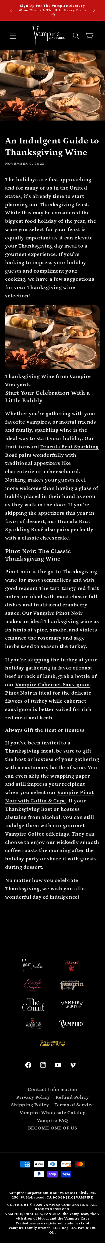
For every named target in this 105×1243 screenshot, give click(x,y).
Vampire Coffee (25, 834)
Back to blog (56, 923)
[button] (13, 35)
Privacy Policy (33, 1097)
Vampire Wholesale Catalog (53, 1112)
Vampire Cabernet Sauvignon (52, 685)
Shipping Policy (30, 1105)
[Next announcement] (94, 10)
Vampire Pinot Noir (58, 613)
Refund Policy (72, 1097)
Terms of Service (74, 1105)
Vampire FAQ (52, 1120)
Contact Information (52, 1089)
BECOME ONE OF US (52, 1128)
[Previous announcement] (11, 10)
